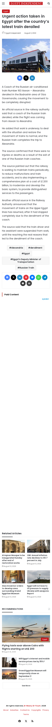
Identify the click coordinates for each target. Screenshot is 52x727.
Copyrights (36, 710)
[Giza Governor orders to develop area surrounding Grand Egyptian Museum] (13, 576)
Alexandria (17, 247)
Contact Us (25, 710)
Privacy (46, 710)
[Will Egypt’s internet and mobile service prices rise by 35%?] (9, 662)
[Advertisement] (26, 416)
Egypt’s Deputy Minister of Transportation (26, 261)
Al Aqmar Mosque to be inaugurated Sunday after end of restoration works (13, 559)
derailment (36, 247)
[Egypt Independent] (26, 3)
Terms (26, 714)
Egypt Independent (13, 33)
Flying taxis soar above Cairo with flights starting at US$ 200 (23, 647)
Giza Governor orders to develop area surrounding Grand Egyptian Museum (12, 590)
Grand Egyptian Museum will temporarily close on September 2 (32, 673)
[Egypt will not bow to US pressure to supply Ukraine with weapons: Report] (38, 576)
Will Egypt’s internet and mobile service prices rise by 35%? (34, 660)
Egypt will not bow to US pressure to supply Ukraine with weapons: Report (38, 590)
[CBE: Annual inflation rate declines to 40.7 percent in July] (38, 546)
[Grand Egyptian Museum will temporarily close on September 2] (9, 674)
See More (26, 685)
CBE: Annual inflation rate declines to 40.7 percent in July (37, 558)
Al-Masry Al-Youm (32, 705)
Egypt (5, 11)
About (5, 710)
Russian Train (26, 267)
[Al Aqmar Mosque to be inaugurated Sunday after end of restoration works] (13, 546)
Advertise (14, 710)
